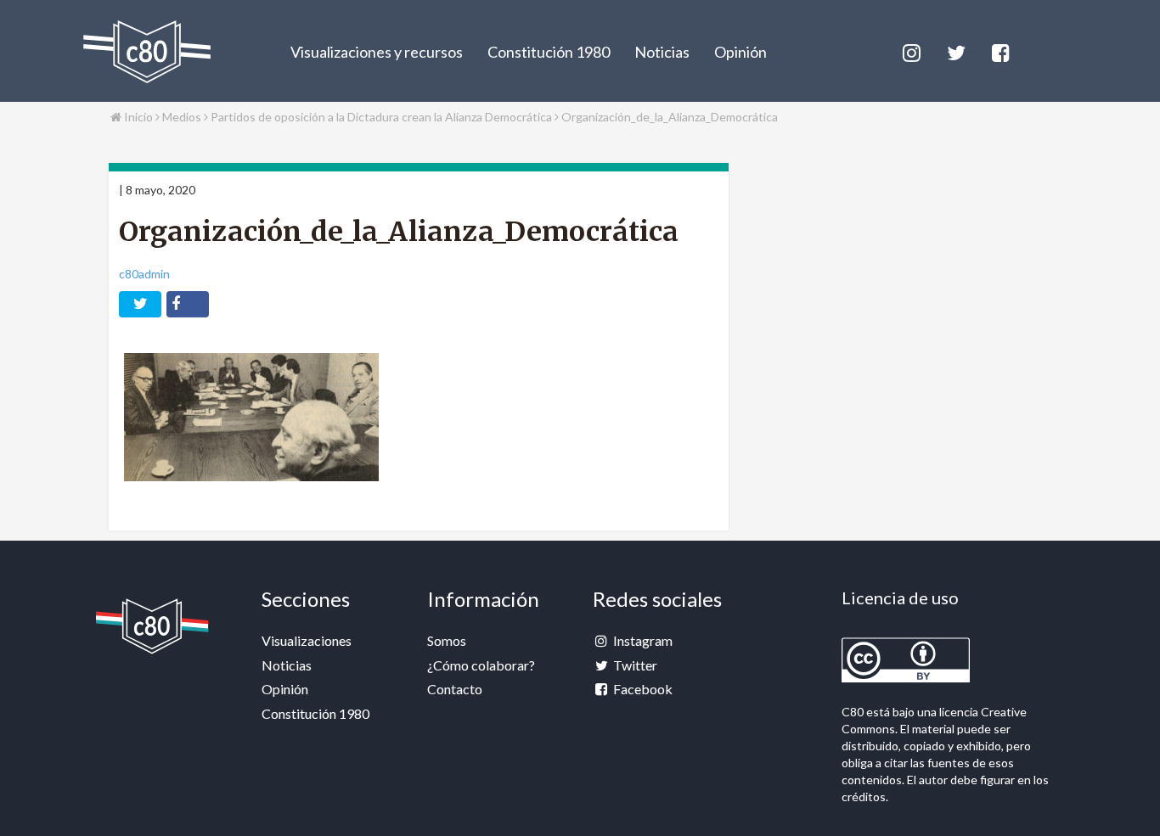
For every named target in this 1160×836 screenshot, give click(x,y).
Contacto (454, 689)
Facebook (642, 689)
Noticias (662, 51)
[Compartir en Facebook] (187, 304)
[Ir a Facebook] (999, 50)
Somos (446, 640)
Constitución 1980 (548, 51)
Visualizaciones (307, 640)
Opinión (740, 51)
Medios (183, 116)
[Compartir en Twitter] (140, 304)
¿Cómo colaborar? (481, 665)
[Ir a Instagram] (910, 50)
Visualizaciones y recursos (376, 51)
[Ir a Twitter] (955, 50)
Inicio (137, 116)
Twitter (634, 665)
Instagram (642, 640)
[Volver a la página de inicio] (147, 51)
